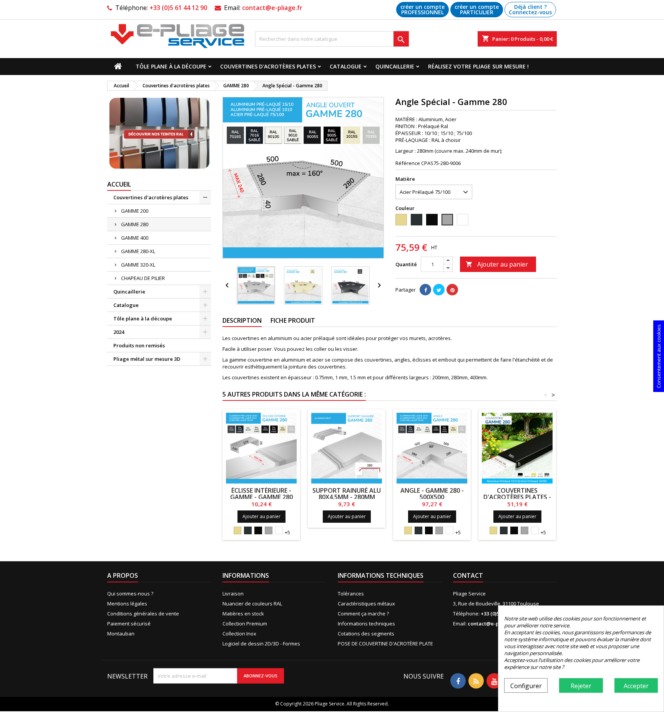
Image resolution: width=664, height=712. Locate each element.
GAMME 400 (134, 237)
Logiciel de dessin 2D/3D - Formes (261, 643)
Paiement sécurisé (129, 623)
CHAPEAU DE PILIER (143, 278)
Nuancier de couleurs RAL (252, 603)
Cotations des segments (366, 633)
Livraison (233, 593)
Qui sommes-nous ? (130, 593)
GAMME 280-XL (138, 251)
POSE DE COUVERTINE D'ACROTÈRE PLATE (385, 643)
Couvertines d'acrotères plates (268, 66)
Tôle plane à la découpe (171, 66)
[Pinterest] (452, 289)
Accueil (119, 184)
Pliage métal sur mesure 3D (146, 358)
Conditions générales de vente (143, 613)
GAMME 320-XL (138, 264)
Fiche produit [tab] (293, 320)
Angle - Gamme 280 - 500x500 (432, 493)
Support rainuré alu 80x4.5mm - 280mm (346, 493)
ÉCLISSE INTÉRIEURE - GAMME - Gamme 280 (261, 493)
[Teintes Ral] (159, 133)
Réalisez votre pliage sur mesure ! (478, 66)
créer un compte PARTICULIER (477, 9)
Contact (468, 575)
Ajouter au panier (497, 264)
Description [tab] (242, 320)
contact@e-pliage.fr (272, 7)
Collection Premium (244, 623)
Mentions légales (127, 603)
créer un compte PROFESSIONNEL (422, 9)
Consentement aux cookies (658, 356)
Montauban (120, 633)
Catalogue (346, 66)
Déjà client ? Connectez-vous (530, 9)
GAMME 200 (134, 210)
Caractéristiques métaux (366, 603)
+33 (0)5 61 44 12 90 (178, 7)
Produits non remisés (139, 345)
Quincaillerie (394, 66)
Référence (407, 163)
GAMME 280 (134, 224)
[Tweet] (439, 289)
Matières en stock (243, 613)
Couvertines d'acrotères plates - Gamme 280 (517, 497)
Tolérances (351, 593)
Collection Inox (239, 633)
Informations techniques (366, 623)
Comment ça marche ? (363, 613)
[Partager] (425, 289)
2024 (118, 331)
